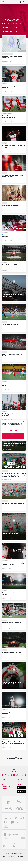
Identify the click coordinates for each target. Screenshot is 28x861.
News (9, 23)
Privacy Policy (13, 426)
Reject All (13, 434)
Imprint (17, 426)
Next (24, 758)
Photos (15, 23)
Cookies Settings (13, 430)
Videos (21, 23)
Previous (4, 758)
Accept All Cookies (13, 437)
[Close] (23, 421)
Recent (4, 23)
